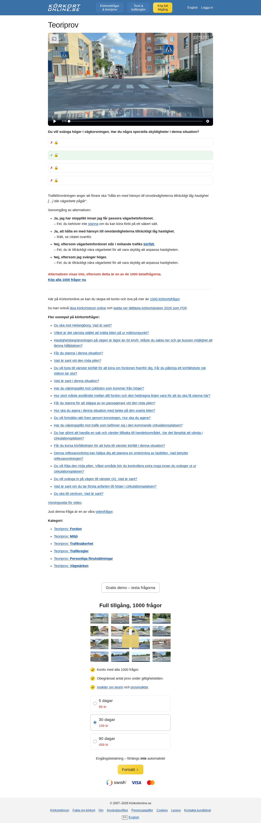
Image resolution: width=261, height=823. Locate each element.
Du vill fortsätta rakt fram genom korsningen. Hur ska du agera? (102, 418)
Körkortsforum (59, 810)
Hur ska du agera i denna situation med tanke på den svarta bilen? (104, 410)
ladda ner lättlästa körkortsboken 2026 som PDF (150, 308)
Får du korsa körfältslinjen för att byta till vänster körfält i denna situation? (109, 445)
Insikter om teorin (110, 687)
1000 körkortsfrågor (165, 299)
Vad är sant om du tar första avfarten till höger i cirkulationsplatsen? (105, 486)
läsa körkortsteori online (88, 308)
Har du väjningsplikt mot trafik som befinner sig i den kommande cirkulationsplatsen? (118, 425)
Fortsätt (128, 769)
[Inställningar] (207, 121)
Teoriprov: (68, 529)
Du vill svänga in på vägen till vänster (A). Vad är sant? (95, 479)
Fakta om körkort (84, 810)
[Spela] (54, 121)
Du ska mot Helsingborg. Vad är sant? (83, 325)
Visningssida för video (64, 503)
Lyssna (176, 810)
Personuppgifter (142, 810)
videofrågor (104, 512)
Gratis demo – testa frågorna (130, 588)
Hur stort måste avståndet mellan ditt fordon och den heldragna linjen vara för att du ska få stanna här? (132, 396)
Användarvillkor (117, 810)
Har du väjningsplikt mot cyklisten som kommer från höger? (99, 388)
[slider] (136, 121)
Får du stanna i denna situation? (78, 353)
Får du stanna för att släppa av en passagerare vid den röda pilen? (104, 403)
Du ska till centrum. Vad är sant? (78, 494)
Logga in (207, 7)
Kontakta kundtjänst (197, 810)
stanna (93, 224)
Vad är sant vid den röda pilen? (77, 360)
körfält (148, 244)
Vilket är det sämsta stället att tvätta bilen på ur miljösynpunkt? (101, 333)
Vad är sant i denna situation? (76, 381)
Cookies (162, 810)
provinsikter (139, 687)
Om (101, 810)
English (192, 7)
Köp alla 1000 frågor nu (67, 280)
